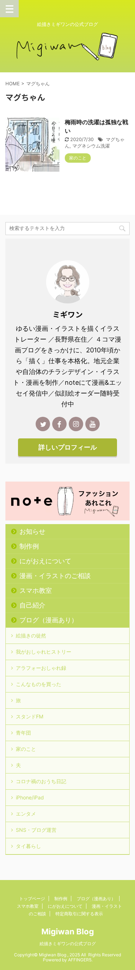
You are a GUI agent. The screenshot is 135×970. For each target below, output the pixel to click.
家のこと (26, 749)
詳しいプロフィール (68, 447)
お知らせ (32, 531)
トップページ (32, 898)
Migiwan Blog (67, 931)
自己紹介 (32, 605)
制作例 (29, 546)
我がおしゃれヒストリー (43, 652)
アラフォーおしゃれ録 (41, 668)
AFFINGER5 (79, 959)
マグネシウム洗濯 (91, 146)
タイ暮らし (28, 846)
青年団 (23, 733)
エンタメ (26, 814)
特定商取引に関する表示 (79, 913)
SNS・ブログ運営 (36, 830)
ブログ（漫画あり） (48, 620)
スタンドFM (29, 716)
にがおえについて (45, 561)
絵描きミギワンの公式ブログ (68, 943)
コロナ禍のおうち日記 (41, 781)
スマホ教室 (35, 590)
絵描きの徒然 (31, 635)
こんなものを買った (38, 684)
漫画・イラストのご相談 (55, 575)
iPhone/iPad (30, 797)
